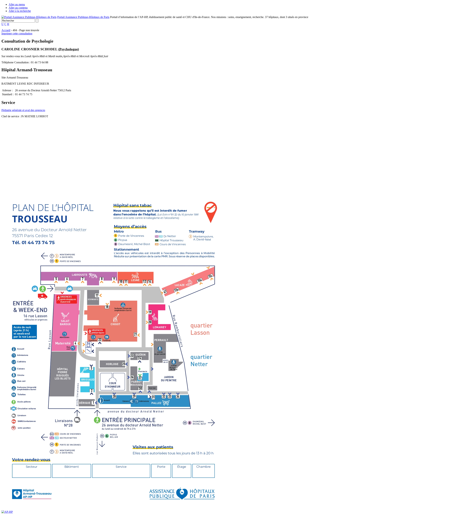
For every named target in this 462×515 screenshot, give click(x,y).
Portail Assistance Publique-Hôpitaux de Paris (83, 17)
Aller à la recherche (20, 10)
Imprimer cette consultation (16, 33)
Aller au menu (17, 4)
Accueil (5, 30)
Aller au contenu (18, 7)
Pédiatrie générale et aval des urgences (23, 110)
